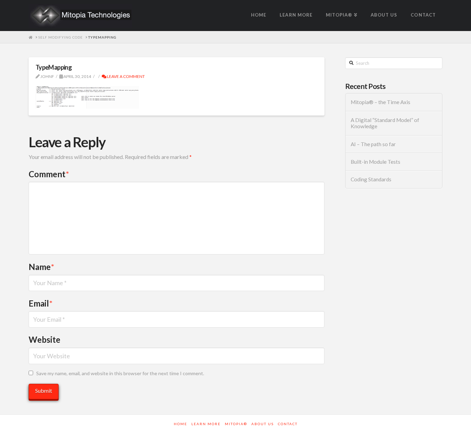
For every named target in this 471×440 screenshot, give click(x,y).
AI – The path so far (373, 144)
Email (40, 303)
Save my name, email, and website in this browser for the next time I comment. (120, 373)
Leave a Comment (125, 76)
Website (44, 339)
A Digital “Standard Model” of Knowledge (385, 123)
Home (180, 424)
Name (41, 267)
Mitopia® (236, 424)
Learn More (206, 424)
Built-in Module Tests (375, 162)
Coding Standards (371, 179)
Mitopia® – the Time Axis (380, 102)
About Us (262, 424)
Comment (49, 174)
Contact (288, 424)
